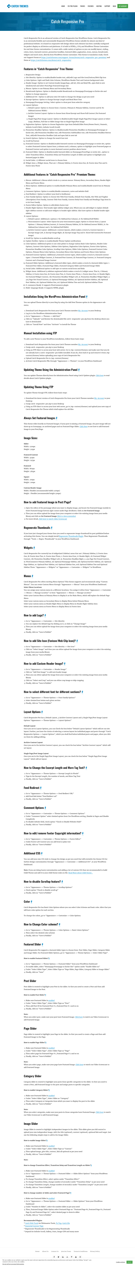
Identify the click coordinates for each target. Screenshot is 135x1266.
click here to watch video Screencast (53, 519)
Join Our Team (66, 1251)
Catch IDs (66, 1223)
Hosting (99, 6)
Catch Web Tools (31, 1223)
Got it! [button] (129, 1262)
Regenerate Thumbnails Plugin (71, 536)
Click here (100, 375)
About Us (45, 1251)
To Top (58, 1223)
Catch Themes (19, 6)
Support (107, 6)
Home (63, 6)
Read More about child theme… (80, 873)
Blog (114, 6)
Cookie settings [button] (120, 1262)
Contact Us (55, 1251)
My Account (123, 6)
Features (91, 6)
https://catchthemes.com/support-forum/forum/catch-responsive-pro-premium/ (74, 57)
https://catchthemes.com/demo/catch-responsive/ (51, 60)
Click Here (84, 426)
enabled (51, 1000)
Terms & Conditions (80, 1251)
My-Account (83, 311)
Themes (82, 6)
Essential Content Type (34, 1226)
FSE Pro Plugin (72, 6)
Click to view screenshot (66, 516)
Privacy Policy (95, 1251)
